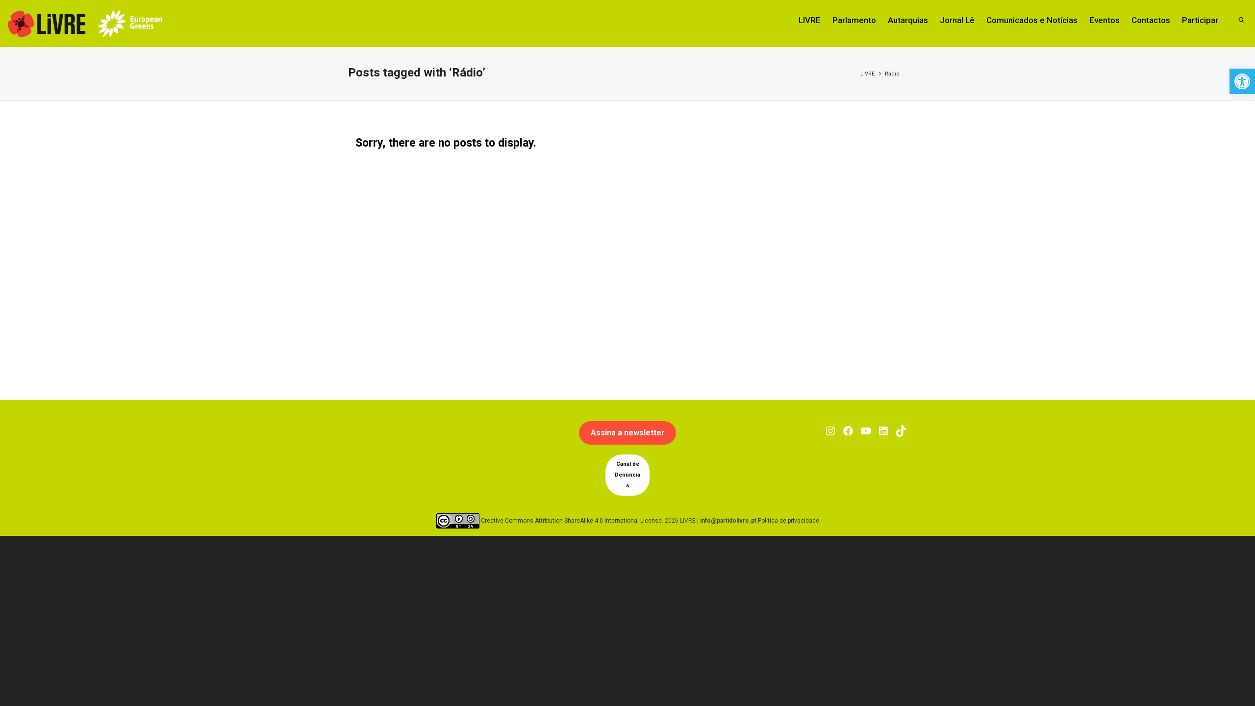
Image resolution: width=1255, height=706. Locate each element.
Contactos (1150, 20)
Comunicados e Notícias (1032, 20)
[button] (1242, 81)
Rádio (892, 74)
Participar (1200, 20)
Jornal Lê (957, 20)
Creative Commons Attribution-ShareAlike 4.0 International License (571, 520)
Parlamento (854, 20)
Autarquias (908, 20)
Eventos (1104, 20)
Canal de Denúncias (627, 475)
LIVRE (810, 20)
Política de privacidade (788, 520)
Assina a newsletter (628, 432)
